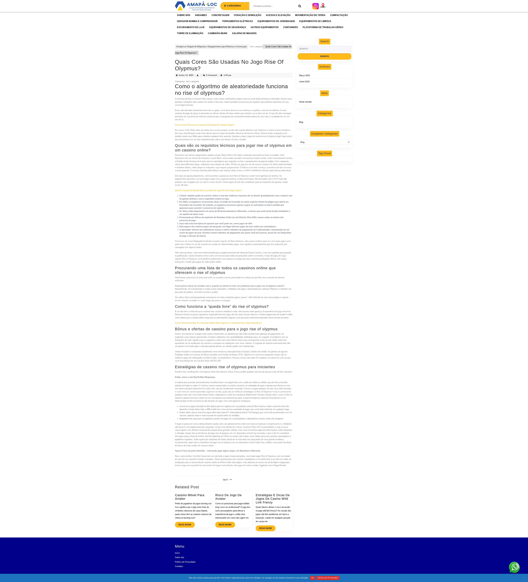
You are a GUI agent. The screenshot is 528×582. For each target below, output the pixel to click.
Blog (301, 122)
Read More (186, 524)
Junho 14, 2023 (186, 75)
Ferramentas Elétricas (237, 21)
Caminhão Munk (217, 33)
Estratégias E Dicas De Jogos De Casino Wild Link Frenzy (273, 498)
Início (177, 553)
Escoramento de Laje (191, 27)
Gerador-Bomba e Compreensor (197, 21)
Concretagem (220, 15)
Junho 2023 (304, 81)
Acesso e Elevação (278, 15)
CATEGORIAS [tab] (234, 6)
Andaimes (201, 15)
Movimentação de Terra (310, 15)
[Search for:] (324, 49)
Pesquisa (299, 6)
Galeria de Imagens (244, 33)
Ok (312, 578)
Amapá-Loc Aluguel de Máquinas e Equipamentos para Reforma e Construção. (211, 46)
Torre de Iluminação (190, 33)
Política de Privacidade (185, 562)
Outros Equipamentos (265, 27)
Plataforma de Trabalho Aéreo (323, 27)
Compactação (339, 15)
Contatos (179, 566)
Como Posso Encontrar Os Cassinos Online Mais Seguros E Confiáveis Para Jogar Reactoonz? (218, 323)
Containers (290, 27)
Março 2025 (304, 75)
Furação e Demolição (247, 15)
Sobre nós (183, 15)
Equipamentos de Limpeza (315, 21)
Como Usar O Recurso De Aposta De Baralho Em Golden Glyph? (204, 125)
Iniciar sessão (305, 102)
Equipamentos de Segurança (227, 27)
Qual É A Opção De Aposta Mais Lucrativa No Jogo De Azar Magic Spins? (208, 190)
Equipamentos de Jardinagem (276, 21)
